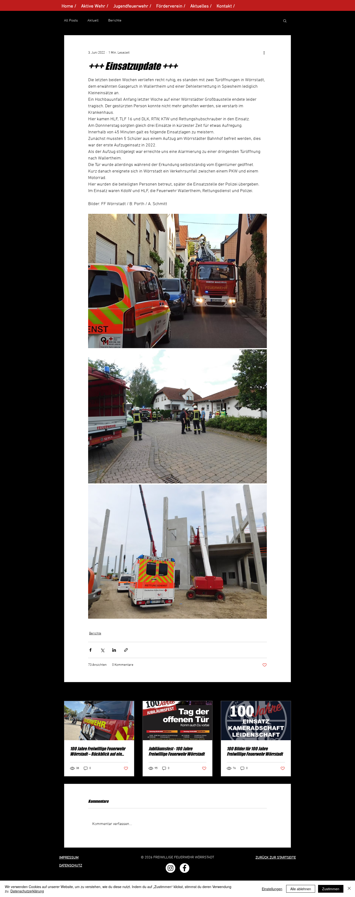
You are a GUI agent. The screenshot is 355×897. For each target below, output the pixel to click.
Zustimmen (330, 888)
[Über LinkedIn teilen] (114, 650)
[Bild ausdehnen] (177, 281)
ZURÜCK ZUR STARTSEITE (276, 857)
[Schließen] (349, 888)
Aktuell (93, 20)
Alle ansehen (281, 692)
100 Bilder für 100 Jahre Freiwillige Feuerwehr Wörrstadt (255, 751)
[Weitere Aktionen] (264, 53)
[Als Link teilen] (126, 650)
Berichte (114, 20)
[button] (285, 20)
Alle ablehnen (300, 888)
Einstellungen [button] (272, 888)
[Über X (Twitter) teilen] (102, 650)
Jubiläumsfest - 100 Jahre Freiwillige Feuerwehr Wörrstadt (176, 751)
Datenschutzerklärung (27, 891)
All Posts (71, 20)
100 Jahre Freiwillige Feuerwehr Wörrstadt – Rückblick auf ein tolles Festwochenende (97, 751)
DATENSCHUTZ (70, 865)
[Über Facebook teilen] (90, 650)
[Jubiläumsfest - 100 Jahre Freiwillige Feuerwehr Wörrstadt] (178, 720)
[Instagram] (170, 868)
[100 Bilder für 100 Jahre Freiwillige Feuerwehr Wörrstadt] (256, 720)
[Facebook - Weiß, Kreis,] (184, 868)
